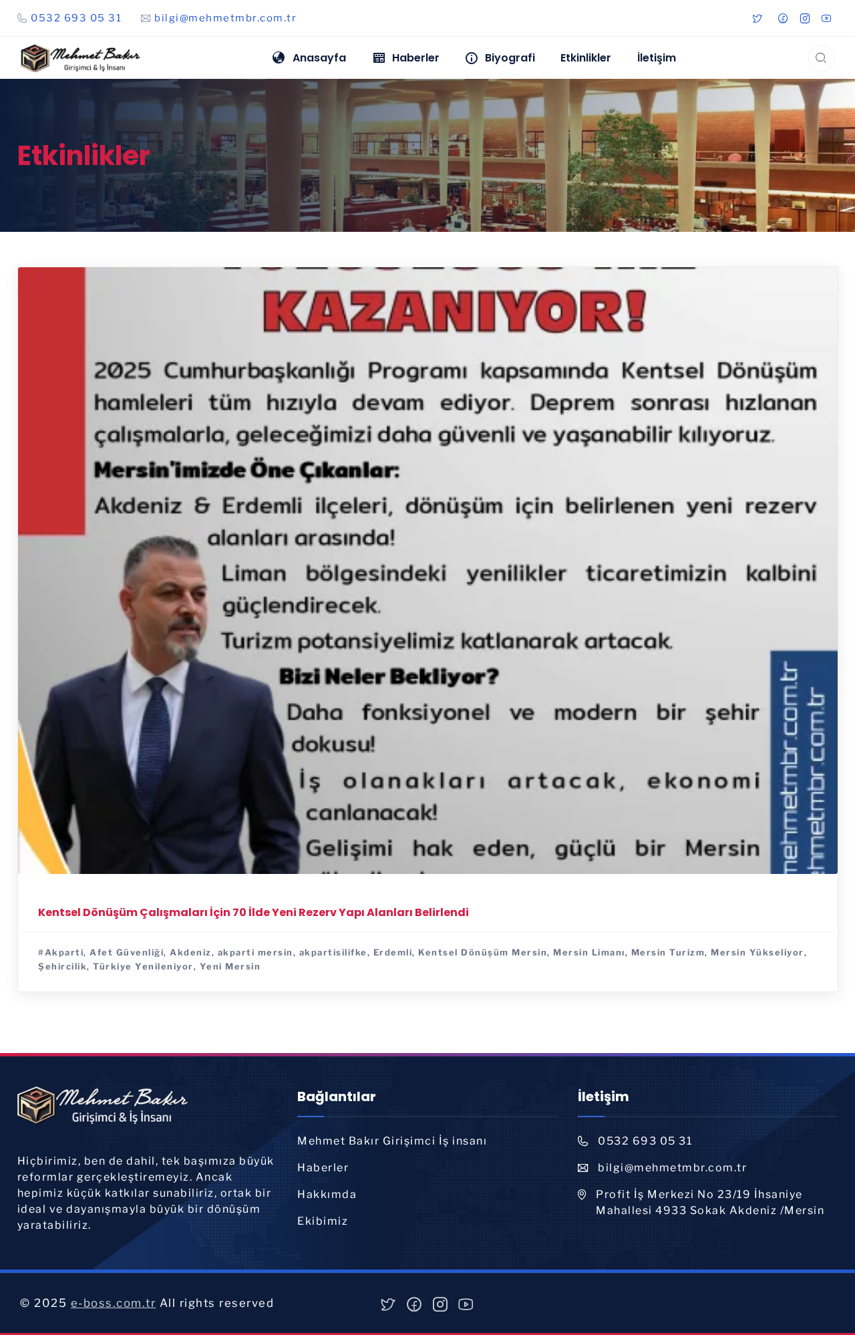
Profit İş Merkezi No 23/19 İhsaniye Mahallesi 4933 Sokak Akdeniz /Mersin (710, 1202)
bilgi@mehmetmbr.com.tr (225, 18)
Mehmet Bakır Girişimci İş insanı (392, 1141)
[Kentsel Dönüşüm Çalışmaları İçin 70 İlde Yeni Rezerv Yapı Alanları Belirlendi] (428, 569)
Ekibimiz (322, 1221)
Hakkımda (327, 1194)
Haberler (323, 1167)
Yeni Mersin (230, 966)
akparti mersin (255, 951)
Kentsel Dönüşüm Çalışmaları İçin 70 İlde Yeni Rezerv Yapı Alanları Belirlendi (253, 911)
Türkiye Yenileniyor (143, 966)
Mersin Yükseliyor (757, 951)
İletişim (656, 57)
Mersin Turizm (668, 951)
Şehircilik (62, 966)
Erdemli (392, 951)
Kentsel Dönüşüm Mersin (482, 951)
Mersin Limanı (589, 951)
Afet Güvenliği (127, 951)
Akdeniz (191, 951)
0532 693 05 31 (76, 18)
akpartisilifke (333, 951)
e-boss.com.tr (113, 1303)
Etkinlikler (585, 57)
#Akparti (60, 951)
